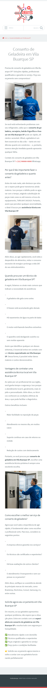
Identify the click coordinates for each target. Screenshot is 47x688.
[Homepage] (23, 13)
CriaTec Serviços (14, 678)
